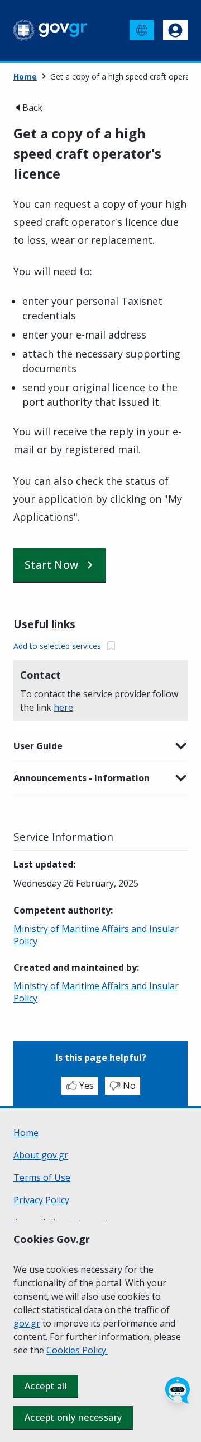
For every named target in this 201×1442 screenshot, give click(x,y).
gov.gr (26, 1323)
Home (25, 76)
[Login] (175, 30)
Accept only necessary (73, 1417)
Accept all (46, 1386)
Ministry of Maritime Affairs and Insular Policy (96, 934)
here (63, 707)
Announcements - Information (81, 778)
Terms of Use (41, 1177)
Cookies (64, 1350)
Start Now (52, 565)
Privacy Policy (41, 1200)
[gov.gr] (50, 30)
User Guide (38, 746)
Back (32, 107)
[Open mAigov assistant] (177, 1390)
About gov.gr (40, 1155)
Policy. (95, 1350)
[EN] (142, 30)
